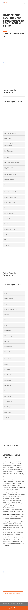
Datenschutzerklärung (17, 603)
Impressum (6, 603)
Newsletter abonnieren (13, 593)
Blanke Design (17, 608)
